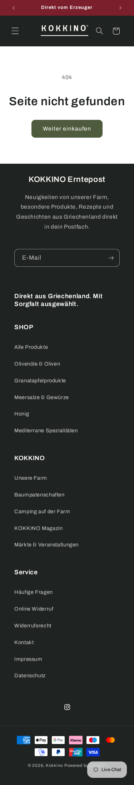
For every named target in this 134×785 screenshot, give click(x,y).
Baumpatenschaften (39, 495)
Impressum (28, 659)
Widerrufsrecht (32, 625)
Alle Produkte (31, 347)
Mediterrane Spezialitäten (46, 430)
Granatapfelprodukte (40, 380)
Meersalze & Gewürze (41, 397)
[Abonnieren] (111, 257)
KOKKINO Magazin (38, 528)
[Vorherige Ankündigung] (13, 8)
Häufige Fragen (33, 592)
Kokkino (54, 765)
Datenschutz (30, 675)
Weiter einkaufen (67, 129)
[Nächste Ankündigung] (120, 8)
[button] (15, 31)
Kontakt (24, 642)
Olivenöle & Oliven (37, 364)
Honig (21, 414)
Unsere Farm (30, 478)
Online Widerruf (33, 609)
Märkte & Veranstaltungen (46, 544)
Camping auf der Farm (42, 511)
